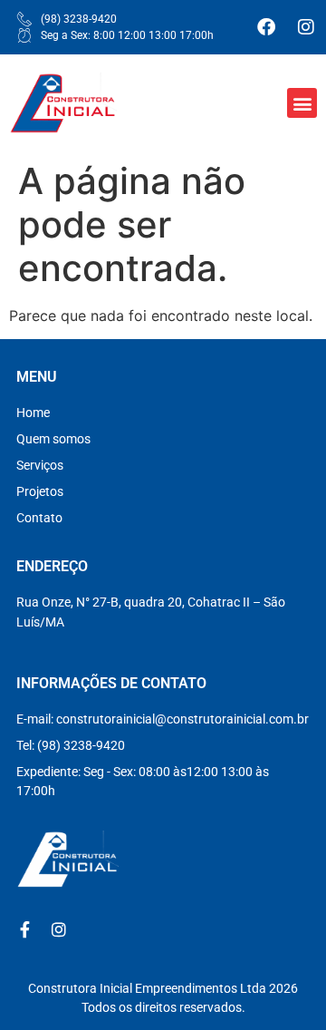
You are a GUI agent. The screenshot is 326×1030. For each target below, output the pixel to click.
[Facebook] (266, 27)
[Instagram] (306, 27)
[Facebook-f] (24, 929)
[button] (302, 103)
